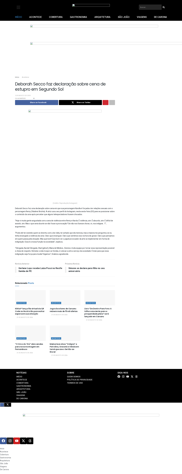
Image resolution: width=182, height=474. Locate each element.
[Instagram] (123, 376)
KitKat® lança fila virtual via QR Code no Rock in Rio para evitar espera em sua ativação (29, 311)
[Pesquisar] (164, 7)
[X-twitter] (132, 376)
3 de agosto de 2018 (22, 95)
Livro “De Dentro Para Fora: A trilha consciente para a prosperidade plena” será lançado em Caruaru (98, 312)
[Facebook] (119, 376)
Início (17, 77)
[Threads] (136, 376)
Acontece (25, 77)
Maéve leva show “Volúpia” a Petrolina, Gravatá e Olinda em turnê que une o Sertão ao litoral (64, 348)
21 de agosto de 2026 (24, 317)
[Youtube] (127, 376)
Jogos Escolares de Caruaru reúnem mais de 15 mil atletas (64, 310)
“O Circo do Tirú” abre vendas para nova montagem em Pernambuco (29, 347)
